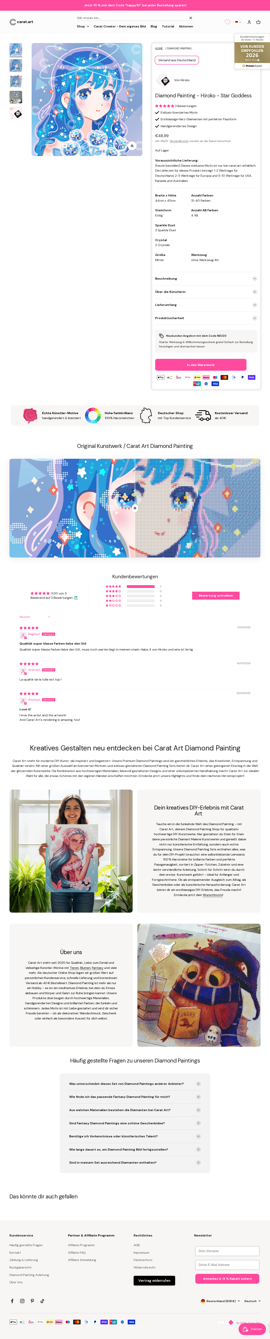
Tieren (74, 968)
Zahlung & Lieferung (23, 1260)
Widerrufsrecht (145, 1267)
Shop (81, 26)
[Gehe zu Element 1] (15, 50)
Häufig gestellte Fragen (26, 1245)
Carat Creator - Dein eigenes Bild (120, 26)
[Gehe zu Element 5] (15, 113)
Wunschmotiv (213, 895)
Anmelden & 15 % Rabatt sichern (227, 1279)
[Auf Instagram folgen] (22, 1301)
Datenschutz (143, 1260)
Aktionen (186, 26)
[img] (29, 628)
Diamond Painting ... (180, 48)
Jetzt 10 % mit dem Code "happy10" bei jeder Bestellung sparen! (135, 5)
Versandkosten (179, 141)
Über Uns (16, 1282)
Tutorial (168, 26)
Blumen (85, 968)
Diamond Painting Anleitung (29, 1275)
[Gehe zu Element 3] (15, 82)
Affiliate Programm (81, 1245)
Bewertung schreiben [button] (216, 595)
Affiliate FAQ (77, 1253)
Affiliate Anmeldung (82, 1260)
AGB (137, 1245)
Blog (154, 26)
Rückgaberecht (20, 1267)
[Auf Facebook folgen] (12, 1301)
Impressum (141, 1253)
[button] (238, 22)
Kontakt (15, 1253)
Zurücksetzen (175, 18)
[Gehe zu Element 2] (15, 66)
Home (159, 48)
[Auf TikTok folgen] (42, 1301)
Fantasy (97, 968)
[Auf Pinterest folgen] (32, 1301)
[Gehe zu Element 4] (15, 98)
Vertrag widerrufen (154, 1280)
